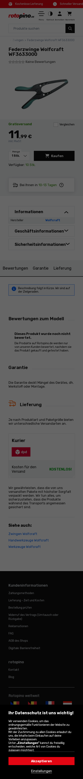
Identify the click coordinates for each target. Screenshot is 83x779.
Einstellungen (41, 771)
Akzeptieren (41, 761)
